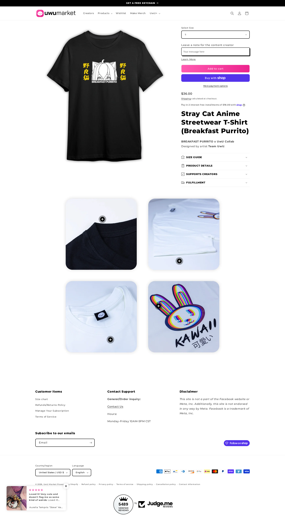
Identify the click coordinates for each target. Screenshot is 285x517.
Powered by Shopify (67, 484)
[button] (105, 13)
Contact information (189, 484)
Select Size (187, 27)
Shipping (186, 98)
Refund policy (88, 484)
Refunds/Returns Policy (50, 404)
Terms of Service (46, 416)
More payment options (215, 86)
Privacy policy (106, 484)
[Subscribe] (90, 443)
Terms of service (124, 484)
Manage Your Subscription (52, 410)
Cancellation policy (166, 484)
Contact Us (115, 406)
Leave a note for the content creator (207, 45)
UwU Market (50, 484)
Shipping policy (145, 484)
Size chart (41, 399)
